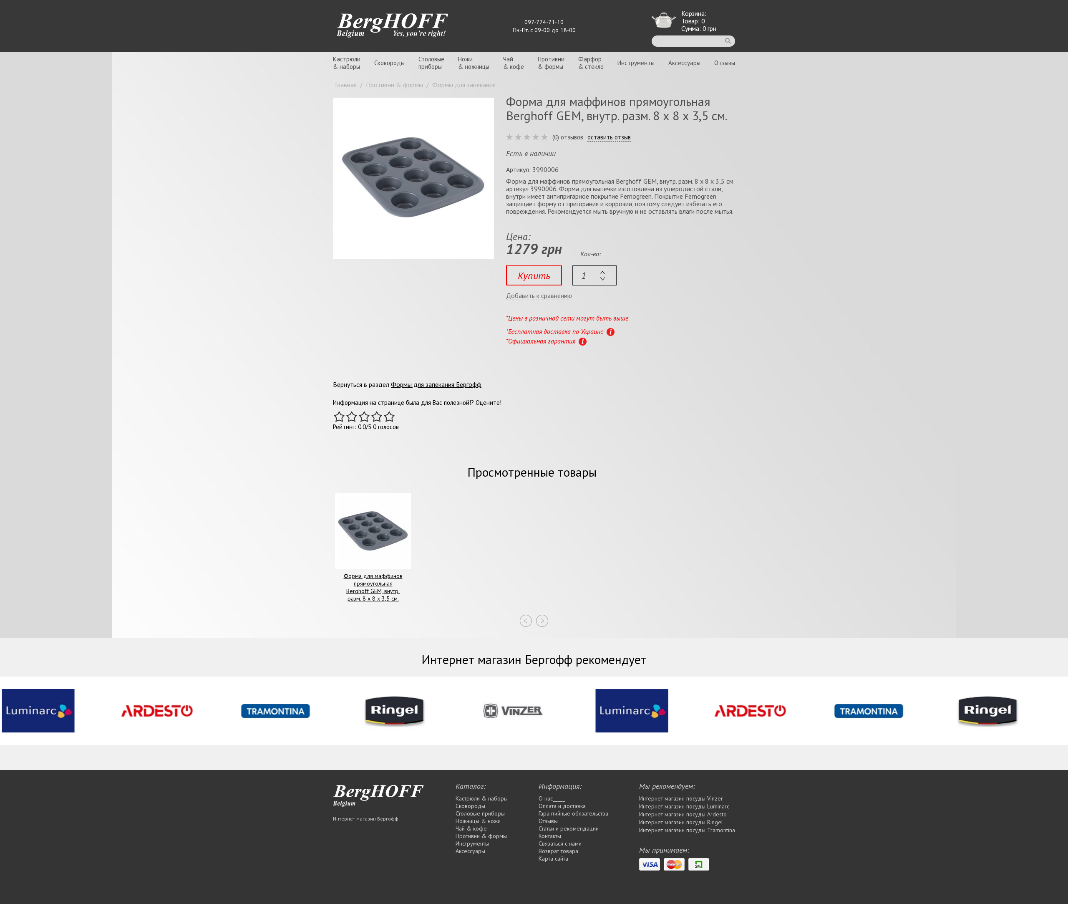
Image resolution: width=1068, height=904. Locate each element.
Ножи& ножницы (473, 63)
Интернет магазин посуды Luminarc (684, 806)
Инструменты (636, 63)
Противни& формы (551, 63)
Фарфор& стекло (591, 63)
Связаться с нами (560, 843)
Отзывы (724, 63)
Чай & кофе (471, 828)
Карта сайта (553, 858)
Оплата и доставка (562, 806)
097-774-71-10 (544, 22)
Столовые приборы (480, 813)
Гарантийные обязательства (573, 813)
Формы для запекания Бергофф (436, 384)
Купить (534, 275)
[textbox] (594, 275)
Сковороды (389, 63)
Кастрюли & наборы (482, 798)
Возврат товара (558, 851)
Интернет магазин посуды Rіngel (681, 822)
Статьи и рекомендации (569, 828)
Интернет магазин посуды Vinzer (681, 798)
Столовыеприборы (431, 63)
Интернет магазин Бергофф (365, 819)
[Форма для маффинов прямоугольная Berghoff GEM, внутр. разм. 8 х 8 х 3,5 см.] (413, 178)
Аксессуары (684, 63)
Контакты (550, 836)
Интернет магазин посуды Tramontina (687, 830)
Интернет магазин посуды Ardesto (683, 814)
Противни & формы (481, 836)
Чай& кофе (513, 63)
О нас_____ (552, 798)
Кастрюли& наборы (346, 63)
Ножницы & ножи (478, 821)
